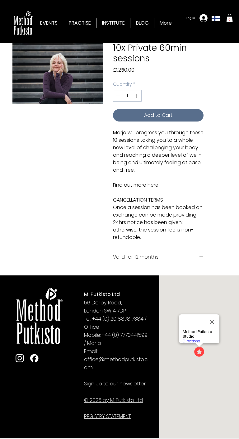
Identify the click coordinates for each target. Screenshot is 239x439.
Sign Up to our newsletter (115, 383)
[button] (113, 23)
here (153, 184)
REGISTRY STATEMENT (107, 416)
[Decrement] (118, 95)
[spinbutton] (127, 95)
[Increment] (137, 95)
